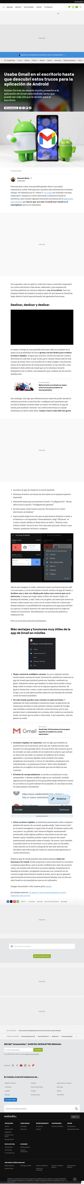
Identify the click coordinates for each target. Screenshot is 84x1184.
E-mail (30, 108)
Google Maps (11, 60)
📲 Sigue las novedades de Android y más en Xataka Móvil (40, 55)
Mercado (60, 1087)
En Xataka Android (44, 382)
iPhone (34, 60)
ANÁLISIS (10, 7)
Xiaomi (49, 60)
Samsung (58, 60)
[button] (24, 178)
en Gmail (48, 192)
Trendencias (9, 1147)
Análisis (33, 1083)
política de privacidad (32, 1054)
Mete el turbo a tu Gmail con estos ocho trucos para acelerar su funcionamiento (53, 387)
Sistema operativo (69, 60)
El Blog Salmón (25, 1147)
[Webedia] (79, 1)
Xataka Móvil (9, 1129)
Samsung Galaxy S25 (28, 1036)
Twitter (80, 7)
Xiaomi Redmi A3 (43, 1036)
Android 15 (55, 1036)
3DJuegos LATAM (25, 1165)
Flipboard (69, 7)
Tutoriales (31, 901)
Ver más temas (10, 1100)
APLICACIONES (29, 7)
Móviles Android (10, 1083)
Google (64, 901)
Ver (43, 956)
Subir (74, 1117)
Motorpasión (71, 1126)
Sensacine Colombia (39, 1169)
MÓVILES (18, 7)
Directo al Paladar (57, 1126)
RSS (29, 1065)
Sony (80, 60)
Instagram (73, 7)
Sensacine (39, 1126)
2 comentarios (12, 108)
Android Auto (35, 1095)
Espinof (38, 1129)
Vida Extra (23, 1129)
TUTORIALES (48, 7)
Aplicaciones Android (64, 1083)
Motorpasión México (71, 1166)
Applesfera (8, 1132)
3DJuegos (23, 1126)
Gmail (41, 901)
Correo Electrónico (52, 901)
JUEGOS (39, 7)
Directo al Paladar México (57, 1166)
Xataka (48, 886)
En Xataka (43, 726)
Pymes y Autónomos (24, 1151)
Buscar (76, 1108)
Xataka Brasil (9, 1168)
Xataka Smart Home (9, 1135)
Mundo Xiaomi (9, 1139)
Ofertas (27, 60)
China (20, 60)
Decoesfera (8, 1150)
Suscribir (38, 1050)
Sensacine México (42, 1165)
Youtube (76, 7)
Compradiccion (10, 1153)
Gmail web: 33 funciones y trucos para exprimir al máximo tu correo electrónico (54, 731)
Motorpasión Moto (73, 1129)
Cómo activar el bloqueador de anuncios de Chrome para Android (40, 1030)
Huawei (7, 1091)
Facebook (20, 108)
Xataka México (9, 1165)
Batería (42, 60)
